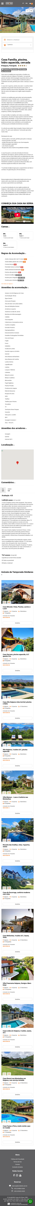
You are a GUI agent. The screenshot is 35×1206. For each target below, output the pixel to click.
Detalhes (17, 623)
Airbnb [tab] (9, 490)
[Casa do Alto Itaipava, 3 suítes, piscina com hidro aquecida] (17, 687)
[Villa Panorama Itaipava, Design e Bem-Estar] (17, 968)
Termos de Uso (17, 1161)
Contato (17, 1164)
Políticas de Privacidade (17, 1159)
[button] (2, 30)
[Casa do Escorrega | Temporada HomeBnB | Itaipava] (17, 877)
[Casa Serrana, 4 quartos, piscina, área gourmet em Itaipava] (17, 639)
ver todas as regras (6, 283)
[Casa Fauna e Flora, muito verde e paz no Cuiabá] (17, 1111)
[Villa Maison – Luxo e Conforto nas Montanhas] (17, 782)
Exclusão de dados (17, 1167)
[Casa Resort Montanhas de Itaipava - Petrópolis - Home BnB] (17, 1063)
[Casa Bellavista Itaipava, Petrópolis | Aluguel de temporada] (17, 921)
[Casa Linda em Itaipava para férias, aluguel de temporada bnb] (17, 1016)
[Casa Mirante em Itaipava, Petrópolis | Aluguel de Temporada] (17, 592)
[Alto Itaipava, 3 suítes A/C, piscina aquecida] (17, 735)
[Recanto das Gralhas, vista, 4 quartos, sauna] (17, 830)
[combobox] (19, 45)
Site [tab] (3, 490)
